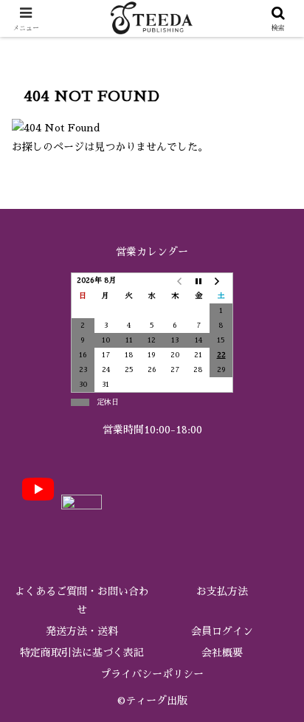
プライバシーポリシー (152, 674)
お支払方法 (222, 591)
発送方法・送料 (82, 631)
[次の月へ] (221, 281)
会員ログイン (222, 631)
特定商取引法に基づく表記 (82, 652)
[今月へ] (198, 281)
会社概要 (222, 652)
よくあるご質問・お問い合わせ (82, 600)
